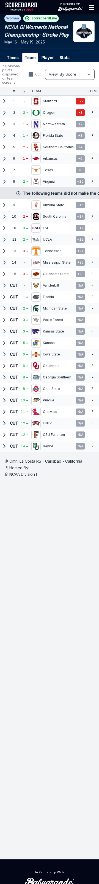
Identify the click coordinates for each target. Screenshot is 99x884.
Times (13, 57)
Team (30, 57)
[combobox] (70, 74)
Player (48, 57)
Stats (65, 57)
